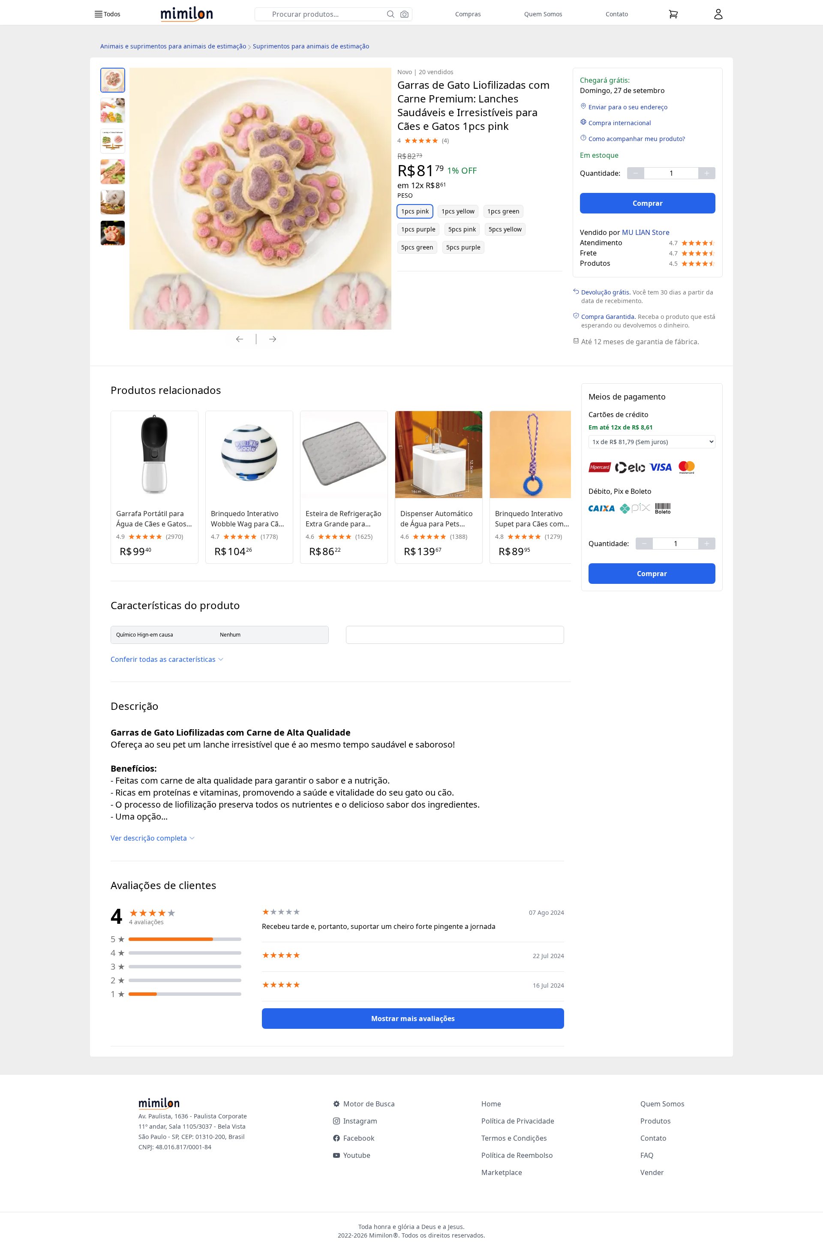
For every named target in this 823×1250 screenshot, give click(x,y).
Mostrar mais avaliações (413, 1018)
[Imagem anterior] (239, 339)
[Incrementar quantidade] (706, 173)
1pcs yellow (458, 211)
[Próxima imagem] (272, 339)
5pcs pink (462, 229)
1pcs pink (415, 211)
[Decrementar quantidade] (635, 173)
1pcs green (503, 211)
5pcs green (417, 247)
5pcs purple (463, 247)
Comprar (648, 203)
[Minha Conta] (718, 14)
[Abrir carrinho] (673, 14)
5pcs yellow (505, 229)
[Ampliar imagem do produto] (112, 80)
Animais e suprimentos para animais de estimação (173, 46)
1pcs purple (418, 229)
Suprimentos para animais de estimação (311, 46)
